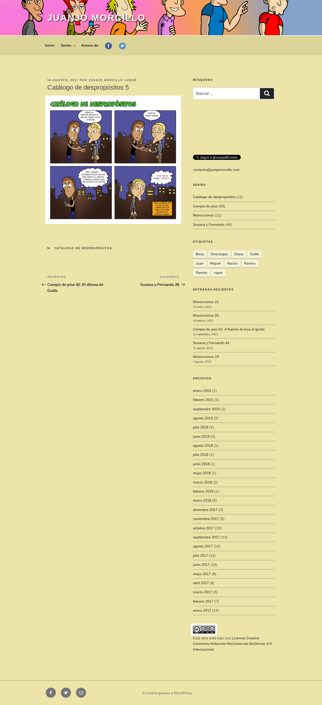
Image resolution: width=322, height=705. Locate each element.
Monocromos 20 (206, 315)
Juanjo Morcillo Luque (113, 80)
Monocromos (203, 215)
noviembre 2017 (206, 519)
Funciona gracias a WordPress (167, 693)
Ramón (201, 273)
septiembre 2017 (206, 537)
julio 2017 (200, 555)
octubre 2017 (203, 528)
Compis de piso (205, 206)
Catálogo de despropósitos (83, 248)
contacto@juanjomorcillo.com (216, 170)
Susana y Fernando (208, 224)
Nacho (232, 263)
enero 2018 (202, 500)
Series (66, 45)
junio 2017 (201, 565)
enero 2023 (202, 391)
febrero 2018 (203, 491)
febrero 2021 (203, 400)
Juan (200, 263)
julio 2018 (200, 455)
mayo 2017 (202, 574)
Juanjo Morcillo (96, 18)
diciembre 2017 (205, 510)
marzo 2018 (202, 482)
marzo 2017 (202, 592)
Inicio (50, 45)
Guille (254, 254)
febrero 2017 (203, 601)
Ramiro (250, 263)
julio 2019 (200, 427)
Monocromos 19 (206, 357)
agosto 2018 (203, 445)
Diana (239, 254)
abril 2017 (201, 583)
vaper (218, 273)
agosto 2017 (203, 546)
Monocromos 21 (206, 302)
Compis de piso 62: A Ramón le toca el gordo (229, 329)
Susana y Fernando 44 (211, 343)
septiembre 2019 (206, 409)
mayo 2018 (202, 473)
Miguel (215, 263)
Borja (200, 254)
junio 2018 (201, 464)
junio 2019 (201, 436)
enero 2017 (202, 610)
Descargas (219, 254)
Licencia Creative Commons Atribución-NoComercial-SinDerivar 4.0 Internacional (232, 643)
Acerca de (89, 45)
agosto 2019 (203, 418)
